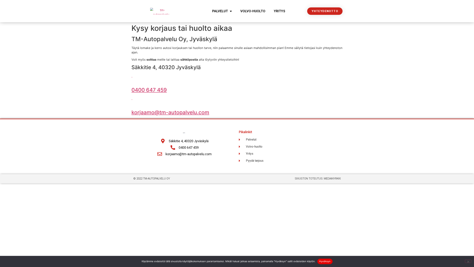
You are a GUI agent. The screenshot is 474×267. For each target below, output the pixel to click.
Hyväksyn (325, 261)
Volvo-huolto (252, 11)
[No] (468, 261)
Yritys (279, 11)
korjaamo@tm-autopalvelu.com (170, 112)
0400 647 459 (149, 90)
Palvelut (220, 11)
